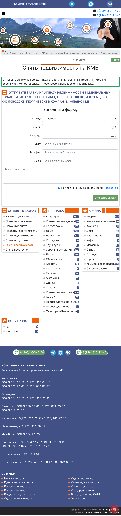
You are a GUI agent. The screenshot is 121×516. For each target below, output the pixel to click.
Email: (37, 160)
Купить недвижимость (18, 482)
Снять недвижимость (85, 482)
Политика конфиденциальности (89, 187)
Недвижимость (14, 478)
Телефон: (35, 152)
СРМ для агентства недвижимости (103, 512)
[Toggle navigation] (3, 13)
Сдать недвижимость (18, 498)
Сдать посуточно (82, 478)
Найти (115, 60)
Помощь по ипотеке (17, 486)
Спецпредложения (83, 490)
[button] (80, 119)
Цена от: (36, 127)
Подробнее (110, 187)
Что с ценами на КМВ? (85, 494)
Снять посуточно (82, 486)
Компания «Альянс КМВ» (30, 3)
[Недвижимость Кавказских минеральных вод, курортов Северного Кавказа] (2, 51)
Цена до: (35, 135)
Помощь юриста (15, 490)
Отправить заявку (105, 197)
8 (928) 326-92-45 (108, 15)
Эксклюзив (78, 498)
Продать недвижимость (19, 494)
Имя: (38, 143)
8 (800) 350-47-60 (108, 10)
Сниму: (36, 118)
